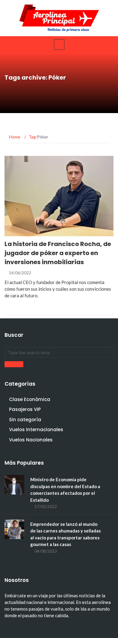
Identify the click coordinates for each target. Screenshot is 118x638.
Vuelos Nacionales (31, 440)
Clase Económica (29, 399)
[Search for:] (59, 352)
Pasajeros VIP (28, 232)
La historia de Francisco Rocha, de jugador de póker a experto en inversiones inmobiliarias (58, 253)
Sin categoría (25, 419)
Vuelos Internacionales (36, 429)
